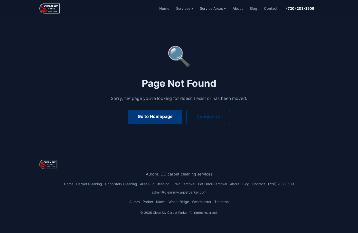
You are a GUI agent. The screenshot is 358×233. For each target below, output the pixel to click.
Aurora (134, 202)
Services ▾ (184, 8)
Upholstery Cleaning (121, 184)
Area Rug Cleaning (155, 184)
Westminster (201, 202)
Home (164, 8)
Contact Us (208, 116)
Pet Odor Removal (212, 184)
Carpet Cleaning (89, 184)
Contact (270, 8)
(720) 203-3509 (300, 8)
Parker (148, 202)
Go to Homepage (155, 116)
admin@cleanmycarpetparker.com (179, 192)
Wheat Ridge (179, 202)
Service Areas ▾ (213, 8)
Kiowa (161, 202)
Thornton (221, 202)
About (238, 8)
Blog (253, 8)
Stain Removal (183, 184)
